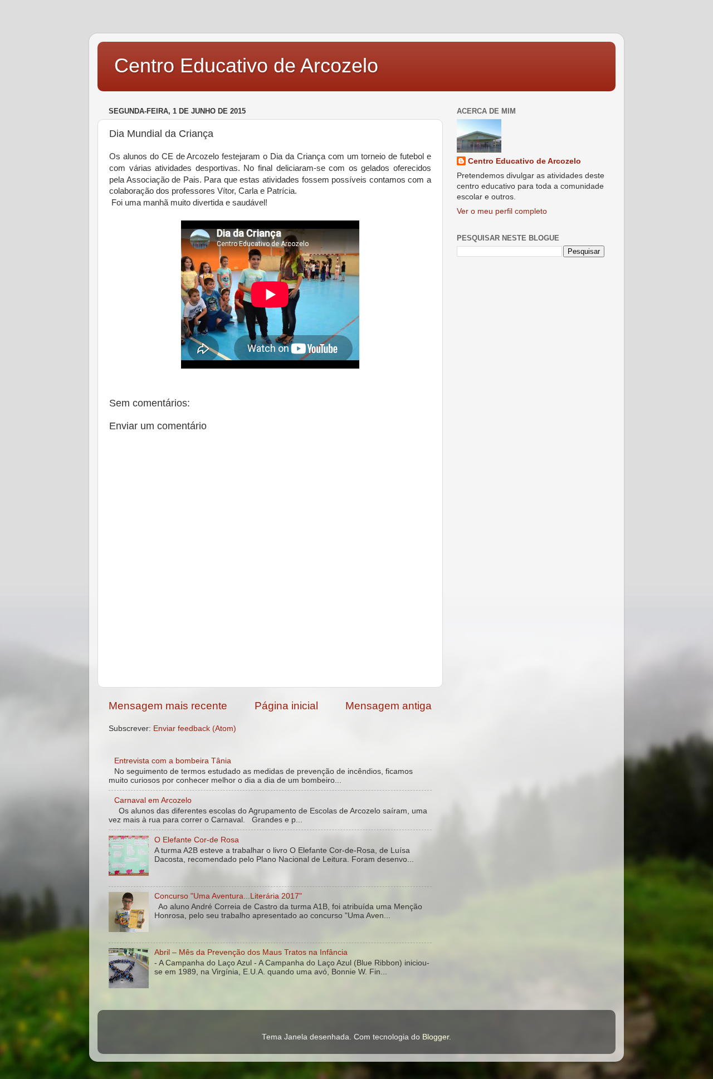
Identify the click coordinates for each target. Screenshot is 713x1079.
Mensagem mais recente (168, 706)
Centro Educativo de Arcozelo (246, 65)
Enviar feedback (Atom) (194, 728)
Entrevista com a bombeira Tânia (172, 761)
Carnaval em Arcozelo (153, 800)
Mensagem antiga (388, 706)
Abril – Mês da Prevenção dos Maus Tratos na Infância (251, 952)
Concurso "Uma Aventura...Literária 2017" (228, 896)
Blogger (435, 1037)
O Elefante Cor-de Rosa (196, 840)
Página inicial (286, 706)
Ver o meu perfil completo (502, 211)
